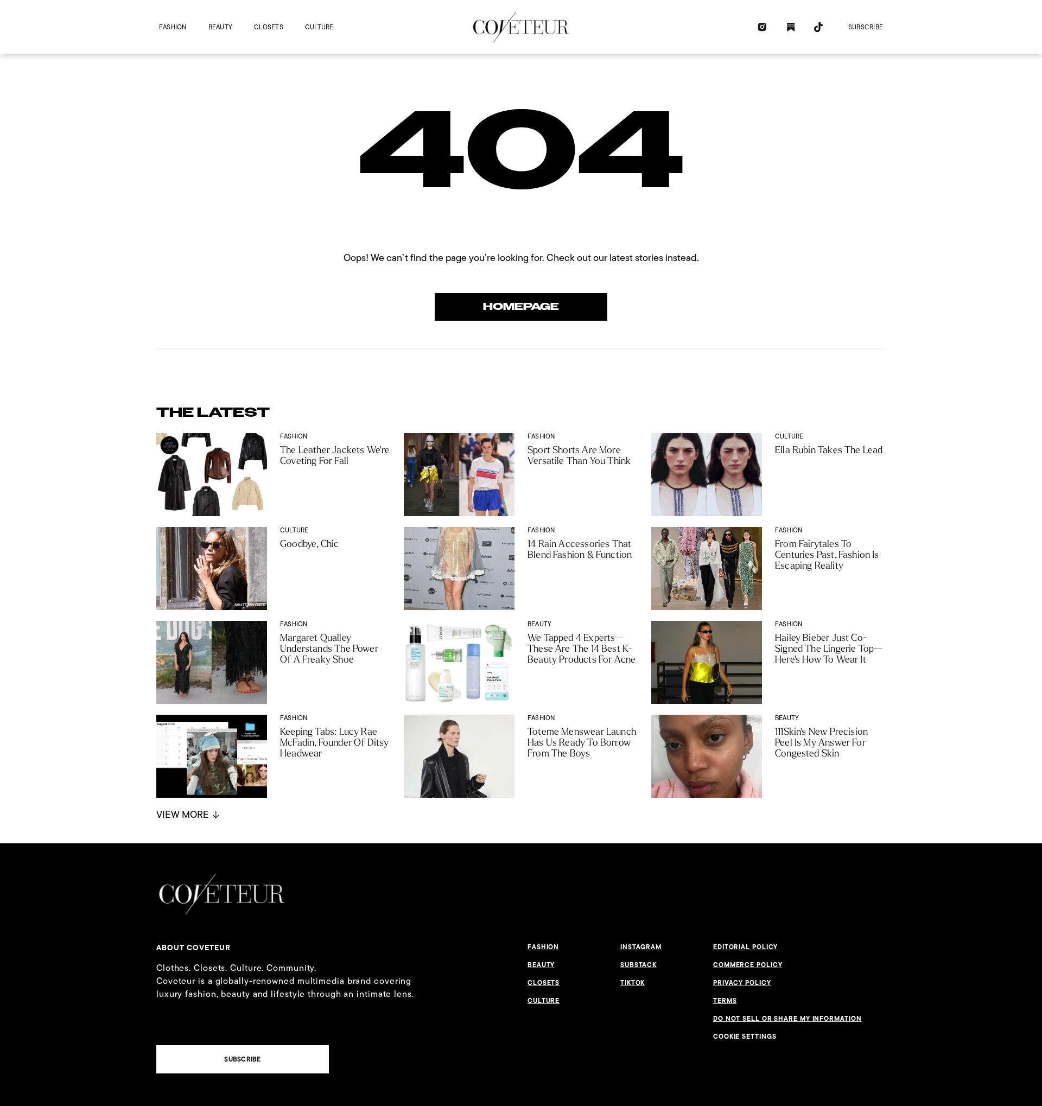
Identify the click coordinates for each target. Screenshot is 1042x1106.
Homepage (521, 307)
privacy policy (742, 983)
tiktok (632, 983)
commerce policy (748, 965)
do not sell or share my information (787, 1019)
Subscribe (865, 26)
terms (725, 1001)
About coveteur (193, 948)
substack (638, 965)
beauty (220, 26)
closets (268, 26)
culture (319, 26)
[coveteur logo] (521, 27)
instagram (641, 947)
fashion (173, 26)
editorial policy (745, 947)
